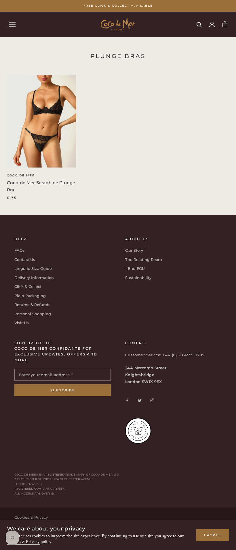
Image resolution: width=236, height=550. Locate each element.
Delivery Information (34, 277)
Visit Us (21, 322)
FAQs (19, 250)
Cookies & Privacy (23, 542)
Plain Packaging (30, 295)
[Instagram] (152, 400)
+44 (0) (170, 355)
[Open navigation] (12, 24)
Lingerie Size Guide (33, 268)
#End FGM (135, 268)
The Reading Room (143, 259)
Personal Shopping (32, 313)
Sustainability (138, 277)
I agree (212, 535)
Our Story (134, 250)
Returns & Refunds (32, 304)
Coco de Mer (21, 175)
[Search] (199, 24)
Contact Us (24, 259)
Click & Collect (27, 286)
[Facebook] (127, 400)
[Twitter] (140, 400)
